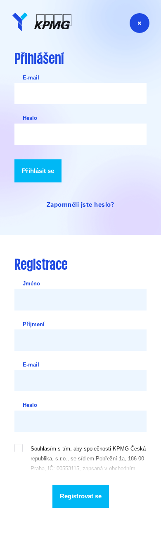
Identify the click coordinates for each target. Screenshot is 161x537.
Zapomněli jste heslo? (81, 204)
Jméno (31, 283)
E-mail (31, 78)
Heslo (30, 118)
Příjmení (34, 324)
